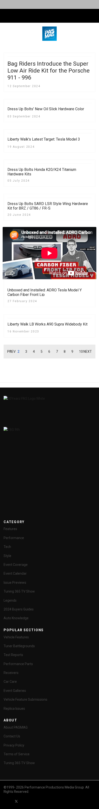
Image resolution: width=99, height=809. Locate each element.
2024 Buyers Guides (19, 609)
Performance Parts (18, 664)
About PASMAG (16, 727)
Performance (14, 538)
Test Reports (13, 655)
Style (7, 556)
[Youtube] (25, 801)
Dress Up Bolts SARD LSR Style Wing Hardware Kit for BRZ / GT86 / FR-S (47, 205)
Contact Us (12, 736)
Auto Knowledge (16, 618)
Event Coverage (16, 565)
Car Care (10, 681)
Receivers (11, 673)
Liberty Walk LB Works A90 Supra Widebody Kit (47, 324)
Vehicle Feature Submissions (25, 699)
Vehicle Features (16, 637)
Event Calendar (15, 573)
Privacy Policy (14, 745)
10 (81, 351)
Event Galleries (15, 691)
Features (10, 529)
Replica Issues (14, 708)
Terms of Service (17, 754)
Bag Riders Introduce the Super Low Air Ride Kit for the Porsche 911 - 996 (48, 70)
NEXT (87, 351)
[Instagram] (42, 801)
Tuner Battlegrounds (19, 646)
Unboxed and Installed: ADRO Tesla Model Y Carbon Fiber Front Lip (44, 292)
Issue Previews (15, 582)
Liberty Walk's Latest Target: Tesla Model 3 (43, 139)
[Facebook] (7, 801)
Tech (7, 547)
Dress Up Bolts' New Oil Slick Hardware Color (45, 109)
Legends (10, 600)
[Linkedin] (33, 801)
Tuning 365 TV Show (19, 591)
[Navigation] (5, 16)
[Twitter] (16, 801)
